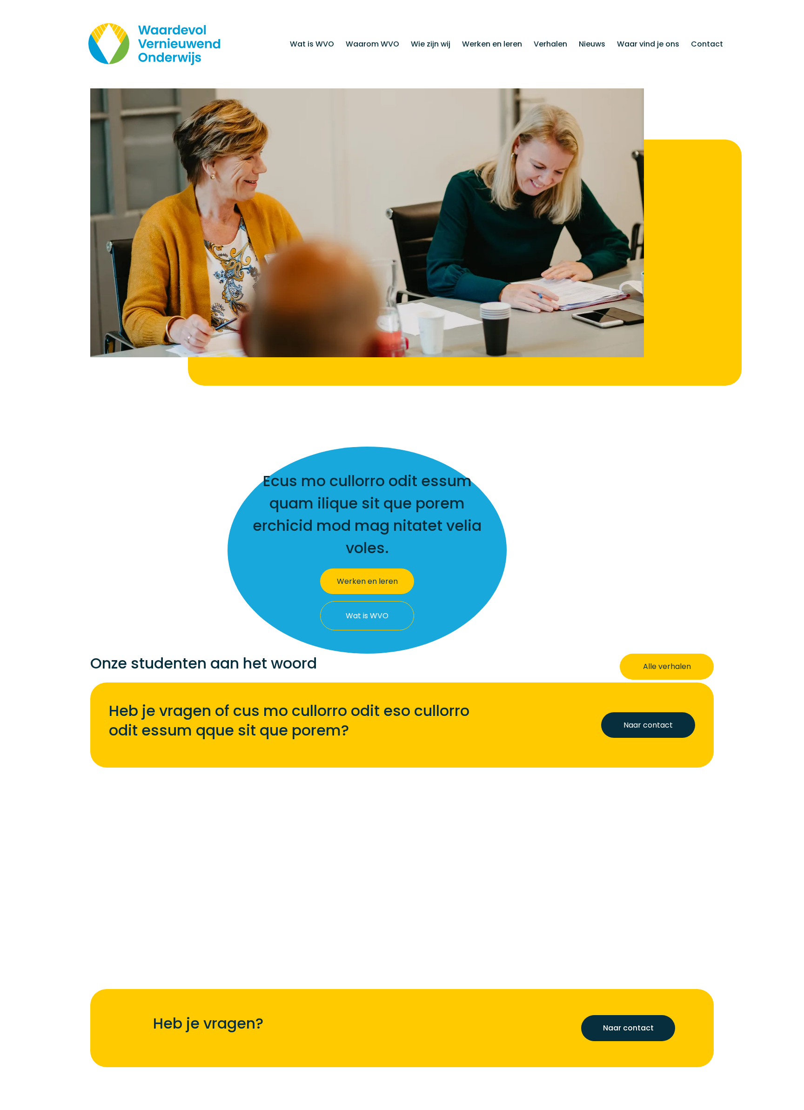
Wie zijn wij (430, 44)
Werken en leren (492, 44)
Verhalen (550, 44)
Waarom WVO (372, 44)
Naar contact (628, 1028)
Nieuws (592, 44)
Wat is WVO (312, 44)
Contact (707, 44)
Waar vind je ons (648, 44)
